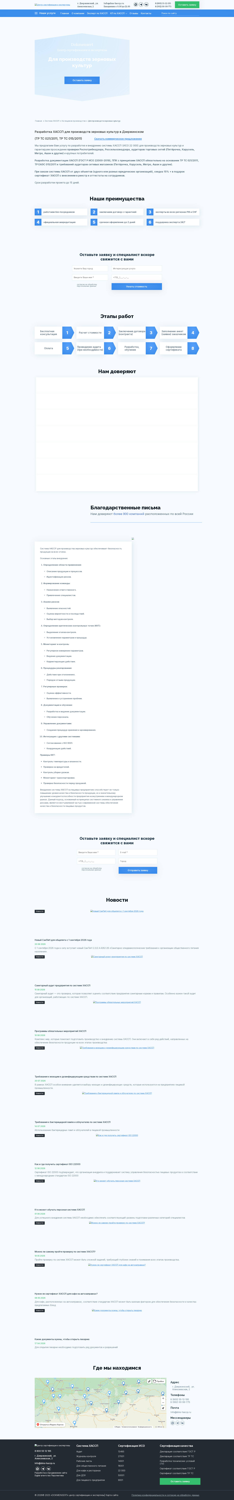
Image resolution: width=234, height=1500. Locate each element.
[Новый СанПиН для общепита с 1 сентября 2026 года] (117, 923)
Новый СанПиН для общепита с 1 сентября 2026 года (63, 940)
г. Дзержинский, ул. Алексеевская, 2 (87, 5)
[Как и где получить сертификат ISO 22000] (117, 1147)
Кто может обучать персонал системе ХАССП (60, 1209)
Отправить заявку (138, 870)
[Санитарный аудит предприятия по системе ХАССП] (117, 968)
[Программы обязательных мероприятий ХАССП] (117, 1014)
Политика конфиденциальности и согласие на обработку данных (165, 1495)
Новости (39, 911)
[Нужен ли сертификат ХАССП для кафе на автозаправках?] (117, 1277)
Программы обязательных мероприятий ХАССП (60, 1031)
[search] (158, 13)
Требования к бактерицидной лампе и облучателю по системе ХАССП (72, 1122)
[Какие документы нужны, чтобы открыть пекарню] (117, 1322)
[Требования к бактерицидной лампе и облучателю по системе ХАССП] (117, 1105)
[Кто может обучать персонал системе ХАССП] (117, 1193)
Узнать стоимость (136, 286)
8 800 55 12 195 (43, 1451)
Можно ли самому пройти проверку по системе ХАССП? (65, 1251)
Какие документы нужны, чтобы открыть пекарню (62, 1339)
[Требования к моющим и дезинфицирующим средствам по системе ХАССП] (117, 1060)
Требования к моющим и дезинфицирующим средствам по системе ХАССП (75, 1076)
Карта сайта (112, 1495)
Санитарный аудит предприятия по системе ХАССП (62, 985)
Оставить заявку (82, 80)
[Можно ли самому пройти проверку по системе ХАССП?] (117, 1235)
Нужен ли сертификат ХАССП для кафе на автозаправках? (66, 1293)
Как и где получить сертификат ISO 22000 (57, 1164)
